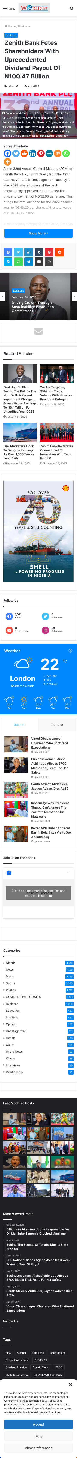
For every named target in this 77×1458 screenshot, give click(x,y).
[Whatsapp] (66, 153)
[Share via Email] (39, 261)
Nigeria (11, 962)
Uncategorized (16, 1031)
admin (11, 86)
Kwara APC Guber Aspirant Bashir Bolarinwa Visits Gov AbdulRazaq (51, 832)
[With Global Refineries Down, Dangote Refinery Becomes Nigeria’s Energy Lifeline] (62, 1176)
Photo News (14, 1051)
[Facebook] (7, 153)
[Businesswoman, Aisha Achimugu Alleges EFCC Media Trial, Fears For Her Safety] (16, 765)
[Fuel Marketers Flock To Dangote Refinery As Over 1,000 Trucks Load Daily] (20, 432)
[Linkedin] (32, 153)
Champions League (17, 1360)
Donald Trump (41, 1367)
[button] (70, 1385)
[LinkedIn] (28, 252)
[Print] (49, 261)
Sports (10, 983)
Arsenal (21, 1352)
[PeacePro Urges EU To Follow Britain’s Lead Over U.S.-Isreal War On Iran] (38, 1190)
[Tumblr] (39, 252)
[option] (38, 296)
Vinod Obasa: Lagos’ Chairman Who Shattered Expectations (49, 743)
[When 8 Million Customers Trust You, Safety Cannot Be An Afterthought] (62, 1133)
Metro (10, 976)
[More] (7, 162)
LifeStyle (12, 1017)
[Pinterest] (41, 153)
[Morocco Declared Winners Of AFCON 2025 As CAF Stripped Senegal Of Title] (62, 1162)
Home (11, 26)
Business (24, 26)
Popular (57, 725)
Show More (37, 233)
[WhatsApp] (18, 261)
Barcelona (38, 1352)
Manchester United (17, 1374)
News (10, 969)
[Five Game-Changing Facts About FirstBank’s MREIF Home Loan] (62, 1190)
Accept (38, 1424)
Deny (38, 1436)
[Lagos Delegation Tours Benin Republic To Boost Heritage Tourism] (62, 1147)
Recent (19, 725)
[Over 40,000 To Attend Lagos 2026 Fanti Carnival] (14, 1147)
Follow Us (10, 1321)
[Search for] (72, 10)
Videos (10, 1058)
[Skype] (8, 261)
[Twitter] (16, 153)
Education (13, 1010)
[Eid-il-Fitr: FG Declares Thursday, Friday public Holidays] (38, 1162)
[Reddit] (24, 153)
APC (8, 1352)
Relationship (14, 1072)
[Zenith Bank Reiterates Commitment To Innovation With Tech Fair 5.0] (57, 432)
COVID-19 (41, 1360)
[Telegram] (28, 261)
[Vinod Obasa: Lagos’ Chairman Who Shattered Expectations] (16, 744)
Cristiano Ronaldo (16, 1367)
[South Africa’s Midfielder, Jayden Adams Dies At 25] (16, 790)
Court (10, 1044)
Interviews (13, 1065)
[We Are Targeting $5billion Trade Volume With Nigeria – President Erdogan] (57, 373)
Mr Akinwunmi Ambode (48, 1374)
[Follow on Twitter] (17, 86)
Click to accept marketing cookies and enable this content (38, 893)
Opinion (11, 1024)
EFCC (58, 1367)
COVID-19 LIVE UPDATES (23, 997)
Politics (11, 990)
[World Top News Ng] (34, 8)
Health (10, 1038)
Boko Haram (57, 1352)
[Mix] (57, 153)
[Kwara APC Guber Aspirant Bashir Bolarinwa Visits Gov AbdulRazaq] (16, 834)
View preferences (38, 1448)
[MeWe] (49, 153)
